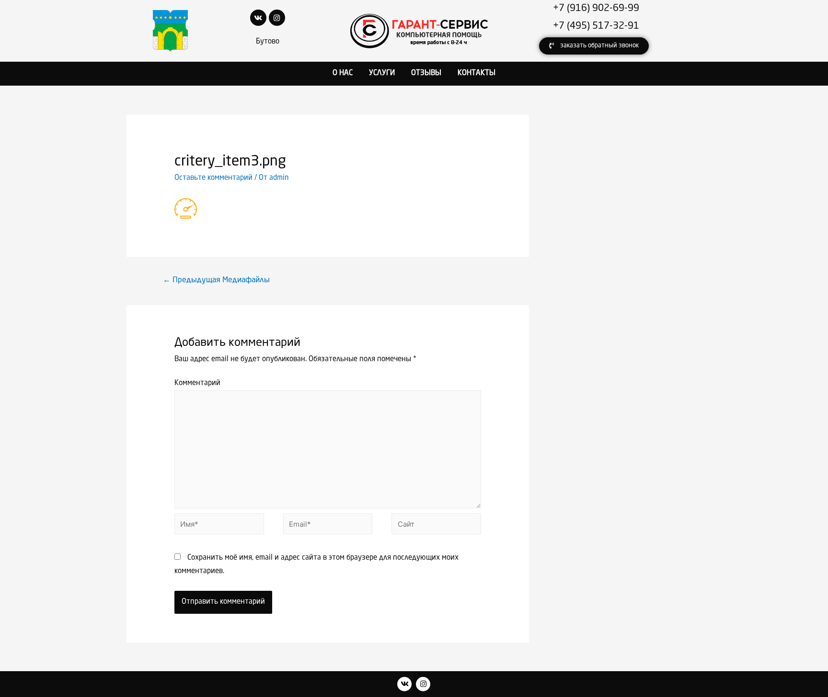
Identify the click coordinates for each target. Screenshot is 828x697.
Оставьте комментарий (213, 178)
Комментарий (197, 383)
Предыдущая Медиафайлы (216, 280)
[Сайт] (436, 526)
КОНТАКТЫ (476, 73)
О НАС (343, 73)
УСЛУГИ (382, 73)
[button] (594, 46)
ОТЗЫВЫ (426, 73)
